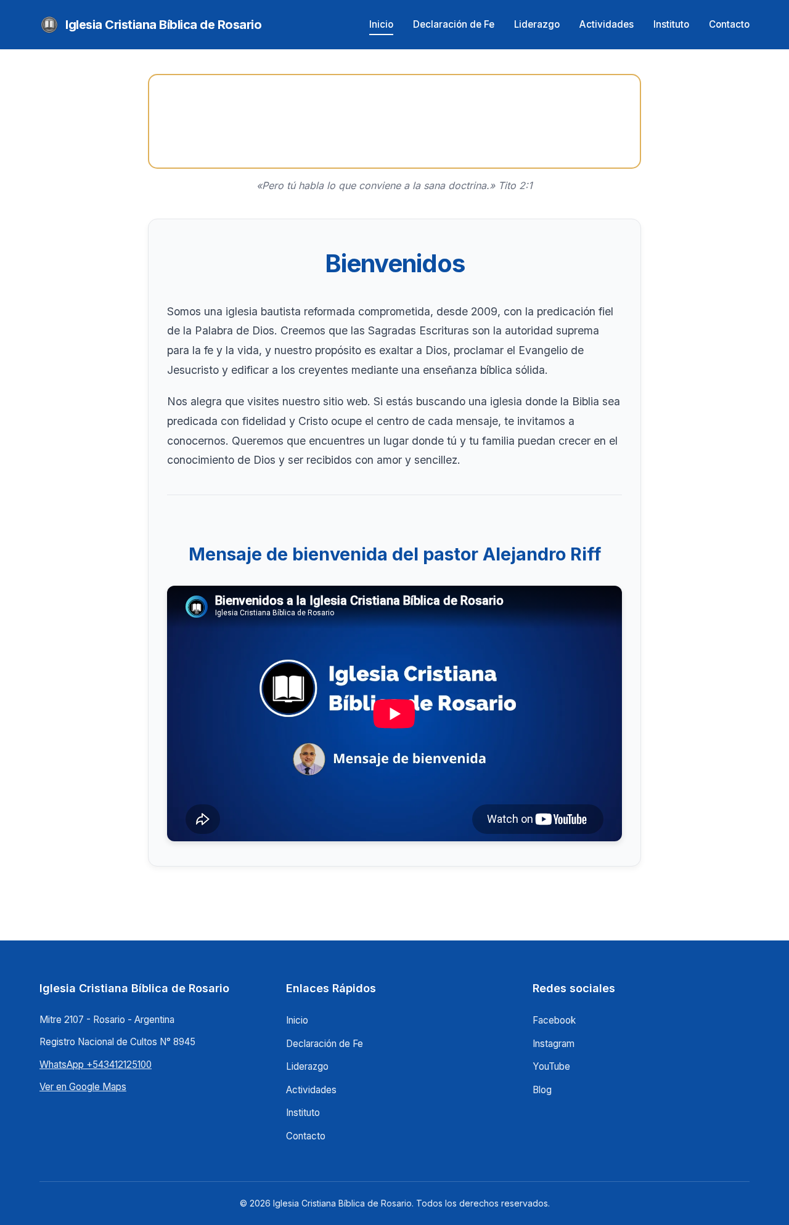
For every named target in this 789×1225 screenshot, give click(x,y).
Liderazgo (537, 24)
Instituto (671, 24)
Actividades (606, 24)
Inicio (381, 24)
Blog (542, 1090)
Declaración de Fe (453, 24)
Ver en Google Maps (82, 1087)
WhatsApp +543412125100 (95, 1064)
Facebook (554, 1020)
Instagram (553, 1043)
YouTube (551, 1066)
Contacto (729, 24)
